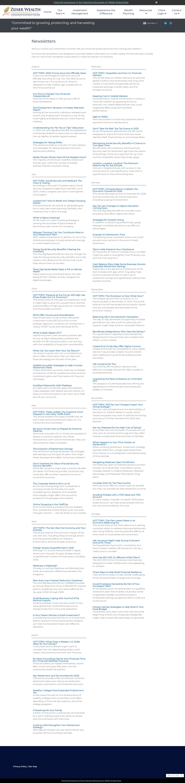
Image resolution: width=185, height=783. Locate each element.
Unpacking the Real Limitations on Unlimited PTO (117, 380)
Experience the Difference (106, 12)
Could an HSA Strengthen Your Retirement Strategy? (56, 726)
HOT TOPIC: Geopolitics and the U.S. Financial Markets (117, 74)
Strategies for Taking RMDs (47, 142)
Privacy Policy (20, 766)
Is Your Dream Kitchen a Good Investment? (56, 615)
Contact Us (176, 12)
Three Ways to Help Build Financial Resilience (117, 572)
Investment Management (80, 12)
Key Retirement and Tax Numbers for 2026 (56, 675)
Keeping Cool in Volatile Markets (110, 96)
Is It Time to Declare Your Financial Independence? (51, 95)
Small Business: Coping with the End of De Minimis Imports (56, 599)
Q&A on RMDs (100, 117)
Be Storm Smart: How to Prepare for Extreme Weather (57, 430)
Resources (145, 10)
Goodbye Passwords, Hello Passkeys (52, 385)
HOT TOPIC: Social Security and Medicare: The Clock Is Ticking (57, 181)
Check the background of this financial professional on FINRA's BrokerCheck (91, 2)
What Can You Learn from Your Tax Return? (56, 350)
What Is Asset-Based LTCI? (47, 333)
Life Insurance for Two (104, 364)
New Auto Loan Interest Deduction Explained (57, 580)
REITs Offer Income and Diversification (53, 315)
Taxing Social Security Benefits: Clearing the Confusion (56, 250)
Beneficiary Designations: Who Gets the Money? (119, 331)
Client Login (161, 12)
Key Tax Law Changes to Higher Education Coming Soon (116, 207)
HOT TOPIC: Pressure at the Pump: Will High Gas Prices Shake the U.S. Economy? (59, 296)
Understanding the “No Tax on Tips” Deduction (58, 127)
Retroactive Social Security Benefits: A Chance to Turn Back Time (119, 144)
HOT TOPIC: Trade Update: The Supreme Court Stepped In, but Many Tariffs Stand (58, 413)
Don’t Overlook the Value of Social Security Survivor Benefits (56, 464)
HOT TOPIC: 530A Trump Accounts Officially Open (59, 73)
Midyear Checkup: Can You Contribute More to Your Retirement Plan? (58, 233)
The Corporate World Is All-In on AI (51, 483)
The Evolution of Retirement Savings (53, 449)
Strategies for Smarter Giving (108, 220)
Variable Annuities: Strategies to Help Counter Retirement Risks (57, 366)
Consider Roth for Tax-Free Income (112, 483)
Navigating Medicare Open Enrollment (114, 462)
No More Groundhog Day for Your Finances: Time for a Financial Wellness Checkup (59, 659)
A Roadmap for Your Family (47, 710)
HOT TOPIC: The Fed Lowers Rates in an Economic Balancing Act (114, 521)
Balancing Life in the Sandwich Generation (116, 317)
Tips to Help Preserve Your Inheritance (113, 249)
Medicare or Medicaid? (45, 565)
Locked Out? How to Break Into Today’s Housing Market (59, 202)
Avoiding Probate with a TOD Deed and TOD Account (116, 496)
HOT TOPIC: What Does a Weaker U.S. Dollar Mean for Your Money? (56, 642)
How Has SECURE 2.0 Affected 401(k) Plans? (116, 557)
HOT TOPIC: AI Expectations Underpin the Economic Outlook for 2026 (115, 190)
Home (47, 11)
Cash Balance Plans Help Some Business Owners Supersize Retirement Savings (119, 265)
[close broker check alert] (156, 2)
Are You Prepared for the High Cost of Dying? (117, 427)
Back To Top (173, 775)
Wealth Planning (128, 12)
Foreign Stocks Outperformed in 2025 (53, 548)
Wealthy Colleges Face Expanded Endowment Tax (58, 691)
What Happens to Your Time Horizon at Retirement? (114, 443)
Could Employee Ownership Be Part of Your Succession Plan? (116, 585)
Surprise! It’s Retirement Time (109, 234)
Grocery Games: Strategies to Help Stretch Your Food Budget (118, 608)
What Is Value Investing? (46, 217)
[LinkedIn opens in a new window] (165, 24)
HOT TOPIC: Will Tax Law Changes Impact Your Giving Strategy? (118, 405)
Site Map (32, 766)
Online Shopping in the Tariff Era (50, 504)
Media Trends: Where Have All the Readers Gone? (59, 157)
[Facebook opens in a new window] (170, 24)
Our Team (59, 12)
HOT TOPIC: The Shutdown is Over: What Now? (118, 296)
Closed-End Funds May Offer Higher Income (117, 346)
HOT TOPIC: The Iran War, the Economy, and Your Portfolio (59, 529)
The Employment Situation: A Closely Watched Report (58, 108)
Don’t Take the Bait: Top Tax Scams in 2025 (116, 128)
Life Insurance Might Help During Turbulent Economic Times (116, 541)
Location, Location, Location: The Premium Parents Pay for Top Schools (115, 164)
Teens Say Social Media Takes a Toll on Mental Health (57, 270)
